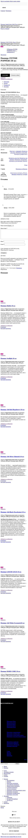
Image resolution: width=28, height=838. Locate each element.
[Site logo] (14, 10)
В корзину (5, 75)
